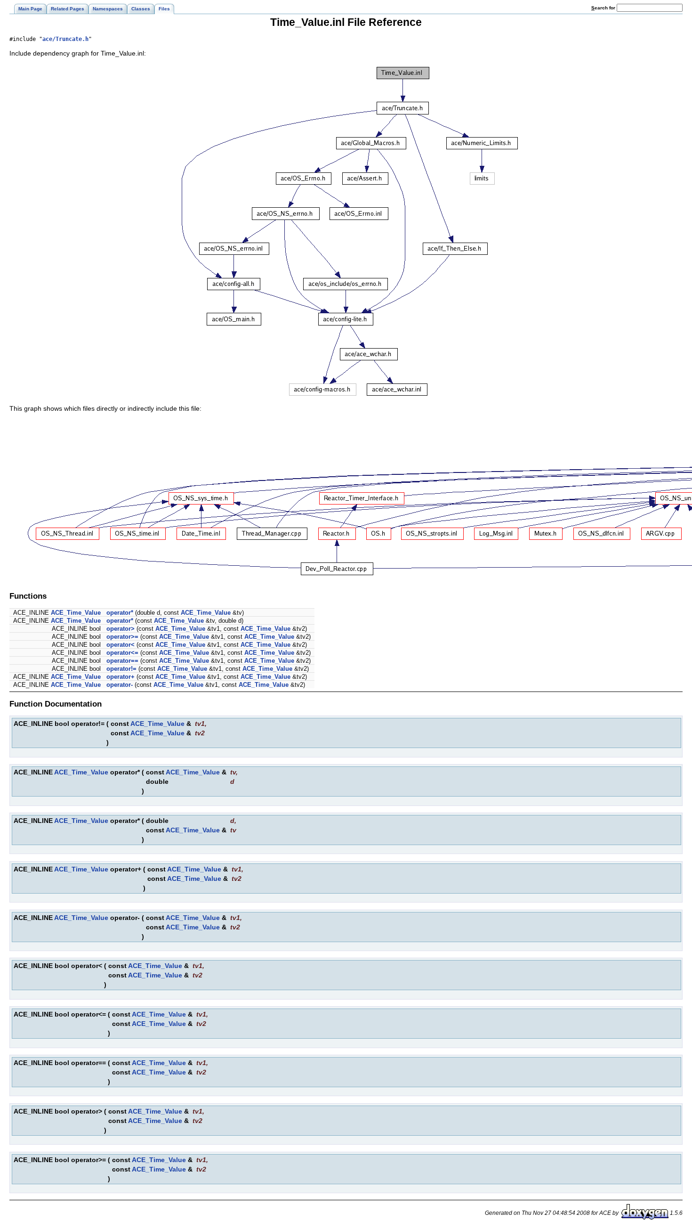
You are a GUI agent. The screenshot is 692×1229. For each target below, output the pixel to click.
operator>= (122, 636)
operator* (119, 612)
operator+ (120, 676)
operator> (120, 628)
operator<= (122, 652)
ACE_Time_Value (76, 612)
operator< (120, 644)
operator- (119, 684)
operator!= (121, 668)
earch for (604, 7)
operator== (122, 660)
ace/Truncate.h (65, 39)
